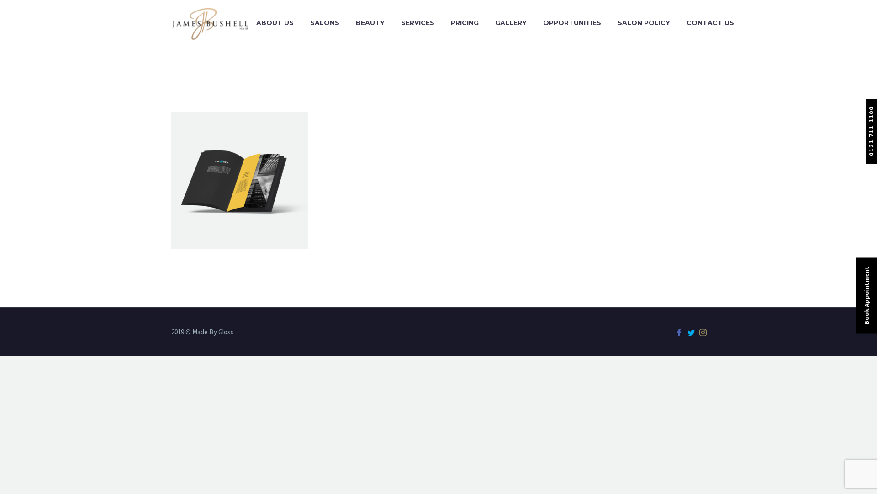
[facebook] (679, 332)
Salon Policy (644, 23)
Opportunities (572, 23)
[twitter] (691, 332)
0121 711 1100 (871, 131)
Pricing (465, 23)
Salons (324, 23)
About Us (275, 23)
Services (417, 23)
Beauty (370, 23)
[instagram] (703, 332)
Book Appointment (866, 296)
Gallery (511, 23)
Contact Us (710, 23)
